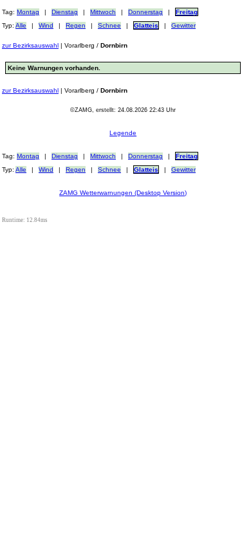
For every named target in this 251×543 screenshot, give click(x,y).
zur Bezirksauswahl (30, 45)
